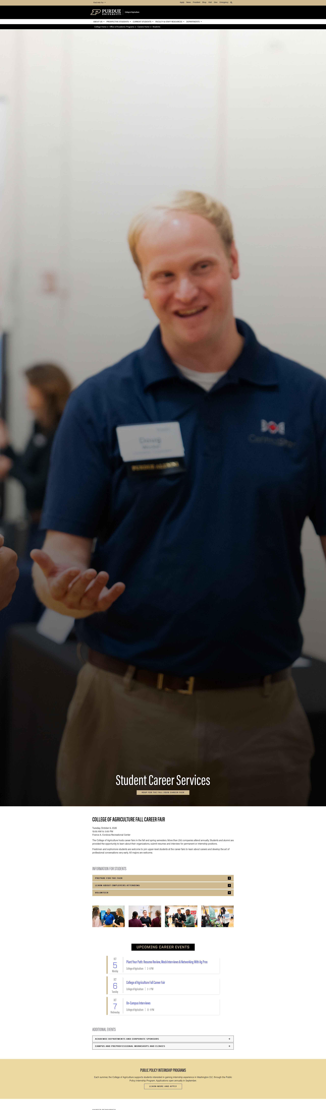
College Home (100, 26)
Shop (204, 2)
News (188, 2)
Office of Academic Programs (122, 26)
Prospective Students (117, 21)
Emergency (224, 2)
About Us (98, 21)
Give (215, 2)
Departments (193, 21)
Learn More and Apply (163, 1086)
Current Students (142, 21)
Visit (210, 2)
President (196, 2)
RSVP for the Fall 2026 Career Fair (163, 792)
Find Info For (98, 3)
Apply (182, 2)
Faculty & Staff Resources (169, 21)
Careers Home (143, 26)
